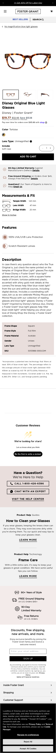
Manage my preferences (28, 735)
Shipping (5, 119)
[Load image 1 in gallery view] (11, 94)
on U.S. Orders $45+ (28, 602)
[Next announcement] (53, 3)
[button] (5, 11)
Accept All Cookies (28, 749)
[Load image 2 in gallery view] (28, 94)
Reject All (28, 742)
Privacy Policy (35, 724)
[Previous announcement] (3, 3)
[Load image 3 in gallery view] (45, 94)
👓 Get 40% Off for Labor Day (28, 3)
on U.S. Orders (31, 619)
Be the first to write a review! (28, 454)
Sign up (28, 659)
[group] (28, 685)
